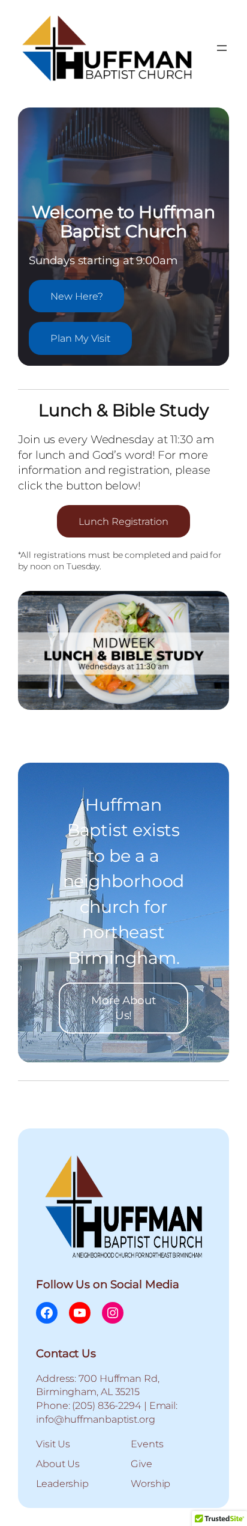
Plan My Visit (80, 338)
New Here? (76, 296)
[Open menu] (222, 48)
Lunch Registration (123, 521)
